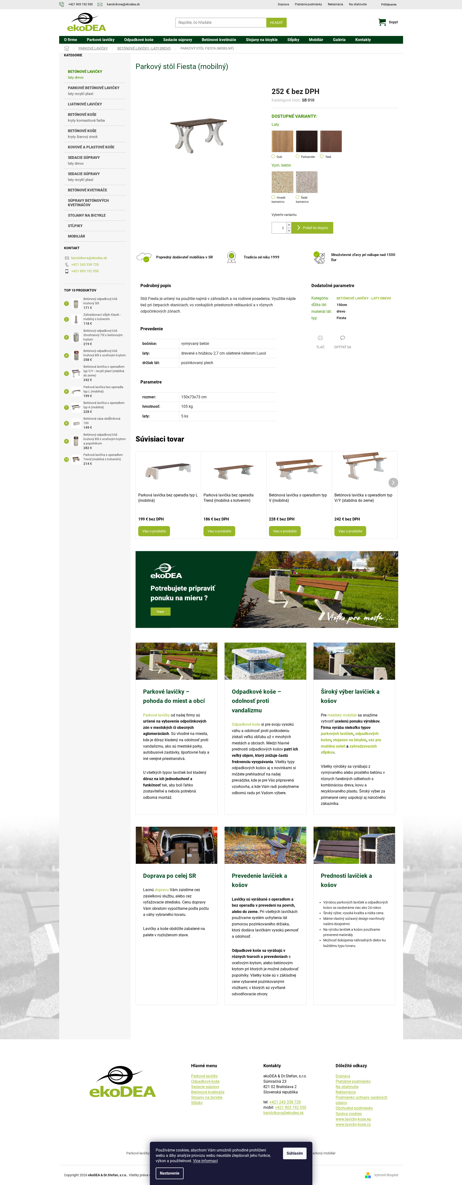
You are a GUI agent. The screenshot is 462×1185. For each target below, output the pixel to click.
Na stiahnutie (358, 4)
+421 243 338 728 (85, 264)
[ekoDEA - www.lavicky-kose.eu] (123, 1081)
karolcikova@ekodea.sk (89, 258)
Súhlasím (295, 1153)
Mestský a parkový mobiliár (315, 1153)
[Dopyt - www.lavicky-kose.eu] (267, 589)
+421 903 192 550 (85, 271)
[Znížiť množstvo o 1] (288, 230)
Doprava (283, 4)
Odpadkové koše (246, 724)
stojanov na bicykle (349, 740)
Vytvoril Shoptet (386, 1175)
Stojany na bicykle (86, 215)
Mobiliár (76, 236)
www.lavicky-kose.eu (353, 1119)
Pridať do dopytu (315, 228)
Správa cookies (349, 1113)
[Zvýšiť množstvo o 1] (288, 225)
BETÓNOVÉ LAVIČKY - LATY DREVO (364, 298)
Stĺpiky (75, 226)
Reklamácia (335, 4)
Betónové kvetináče (207, 1092)
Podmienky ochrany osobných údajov (361, 1100)
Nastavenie (169, 1173)
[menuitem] (70, 40)
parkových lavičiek (337, 733)
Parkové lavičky (156, 715)
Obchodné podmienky (354, 1108)
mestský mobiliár (342, 715)
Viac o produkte (154, 531)
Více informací (205, 1161)
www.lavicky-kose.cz (353, 1124)
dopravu (162, 889)
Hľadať (276, 23)
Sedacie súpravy (205, 1086)
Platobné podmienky (308, 4)
